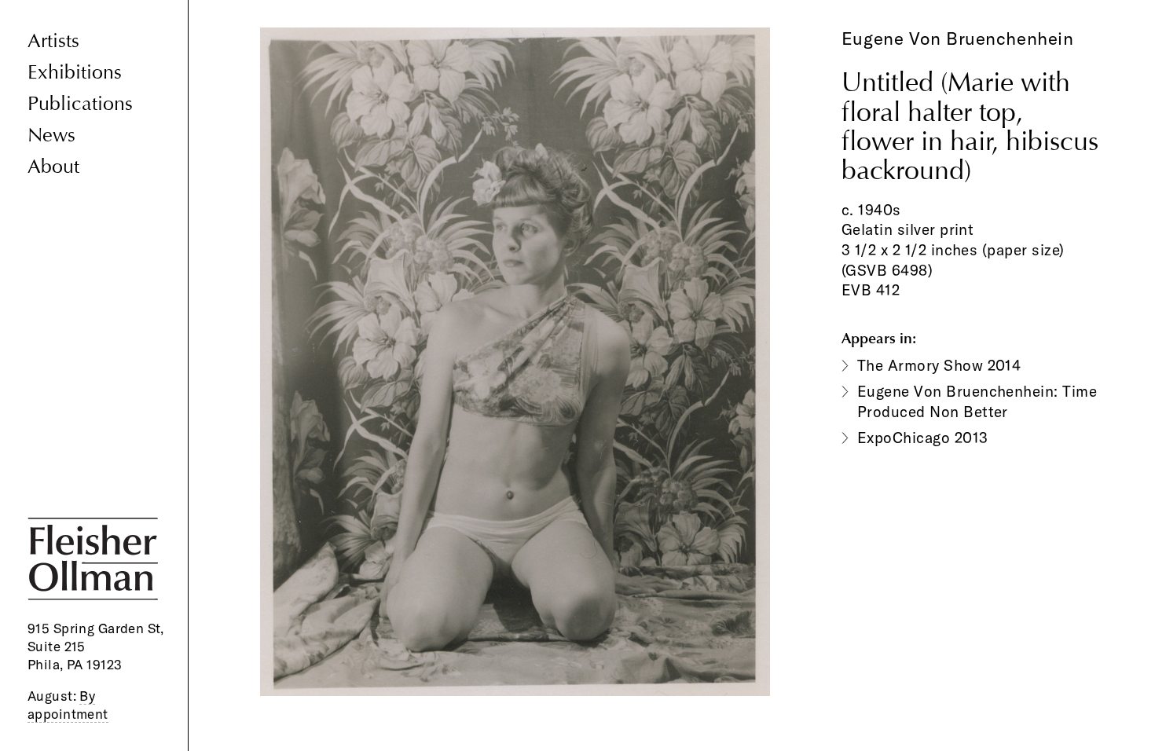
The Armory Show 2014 (939, 365)
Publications (80, 104)
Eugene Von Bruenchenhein (957, 38)
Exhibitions (75, 72)
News (51, 135)
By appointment (68, 704)
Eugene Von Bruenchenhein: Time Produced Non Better (977, 401)
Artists (53, 41)
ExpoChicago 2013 (922, 437)
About (53, 167)
